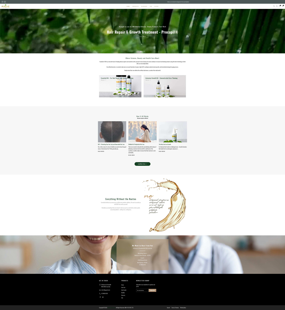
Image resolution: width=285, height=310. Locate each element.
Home (122, 285)
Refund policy (183, 308)
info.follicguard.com (105, 290)
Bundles (123, 293)
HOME (128, 6)
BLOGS (156, 6)
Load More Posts (141, 164)
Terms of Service (175, 308)
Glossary (123, 295)
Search (168, 308)
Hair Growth (123, 290)
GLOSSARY (144, 6)
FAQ (151, 6)
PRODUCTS (135, 6)
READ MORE (101, 151)
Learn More (142, 36)
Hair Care (123, 287)
